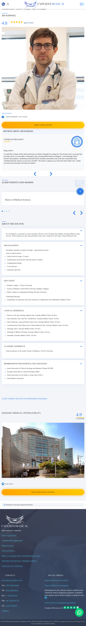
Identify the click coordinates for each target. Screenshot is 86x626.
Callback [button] (5, 611)
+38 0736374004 (12, 585)
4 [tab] (9, 211)
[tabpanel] (43, 198)
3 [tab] (6, 211)
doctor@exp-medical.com (12, 580)
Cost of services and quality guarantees (60, 603)
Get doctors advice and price (43, 492)
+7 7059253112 (11, 596)
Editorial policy (8, 546)
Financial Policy (8, 551)
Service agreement (9, 535)
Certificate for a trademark (12, 566)
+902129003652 (11, 590)
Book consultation (43, 125)
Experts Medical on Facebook (56, 580)
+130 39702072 (11, 606)
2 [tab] (4, 211)
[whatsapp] (79, 612)
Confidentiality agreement (12, 540)
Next (51, 174)
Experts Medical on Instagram (57, 585)
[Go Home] (44, 4)
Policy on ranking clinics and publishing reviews (21, 556)
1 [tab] (2, 211)
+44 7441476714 (12, 601)
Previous (35, 174)
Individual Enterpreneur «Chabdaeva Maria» (19, 561)
